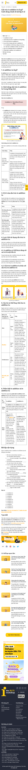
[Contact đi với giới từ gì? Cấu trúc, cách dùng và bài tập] (5, 623)
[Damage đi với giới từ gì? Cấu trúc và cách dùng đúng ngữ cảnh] (5, 609)
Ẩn (9, 35)
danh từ (11, 417)
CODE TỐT (15, 767)
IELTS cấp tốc (18, 712)
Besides (4, 344)
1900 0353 (22, 692)
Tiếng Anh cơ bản (19, 705)
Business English (19, 715)
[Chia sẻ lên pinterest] (10, 546)
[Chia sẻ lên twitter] (17, 546)
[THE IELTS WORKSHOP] (7, 2)
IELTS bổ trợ (18, 714)
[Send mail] (25, 688)
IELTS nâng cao (19, 710)
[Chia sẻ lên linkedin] (14, 546)
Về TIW (2, 705)
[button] (22, 2)
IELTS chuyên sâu (19, 709)
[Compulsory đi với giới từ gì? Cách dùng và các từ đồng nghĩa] (5, 595)
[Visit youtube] (23, 688)
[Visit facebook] (17, 688)
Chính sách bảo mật (5, 707)
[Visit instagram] (20, 688)
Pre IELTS (18, 707)
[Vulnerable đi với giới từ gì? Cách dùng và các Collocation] (5, 582)
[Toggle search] (15, 2)
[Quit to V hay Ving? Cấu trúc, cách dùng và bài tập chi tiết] (5, 570)
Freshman (6, 532)
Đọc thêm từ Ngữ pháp (14, 635)
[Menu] (2, 2)
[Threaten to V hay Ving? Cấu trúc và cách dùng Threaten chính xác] (5, 558)
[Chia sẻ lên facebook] (6, 546)
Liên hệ (2, 710)
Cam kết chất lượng (5, 709)
